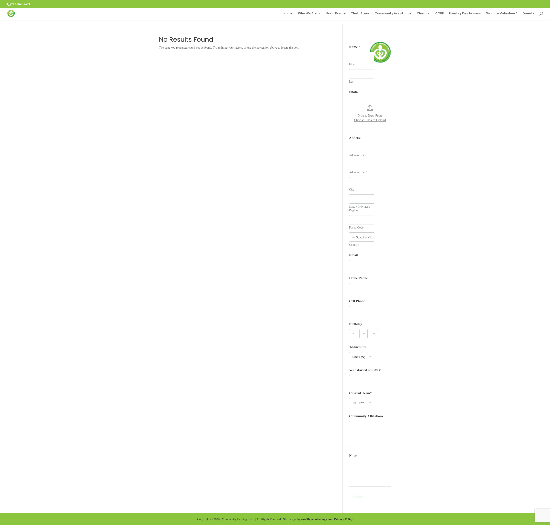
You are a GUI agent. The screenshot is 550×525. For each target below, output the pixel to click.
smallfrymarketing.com (316, 519)
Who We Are (307, 13)
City (351, 189)
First (352, 64)
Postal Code (356, 227)
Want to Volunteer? (501, 13)
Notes (353, 455)
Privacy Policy (343, 519)
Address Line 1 (358, 155)
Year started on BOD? (365, 370)
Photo (353, 92)
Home (288, 13)
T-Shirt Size (357, 347)
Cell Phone (357, 301)
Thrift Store (360, 13)
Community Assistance (393, 13)
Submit (357, 496)
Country (354, 244)
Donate (528, 13)
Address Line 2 (358, 172)
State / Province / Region (359, 208)
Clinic (421, 13)
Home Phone (358, 278)
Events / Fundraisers (465, 13)
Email (353, 255)
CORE (439, 13)
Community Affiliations (366, 416)
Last (351, 81)
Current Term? (360, 393)
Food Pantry (336, 13)
